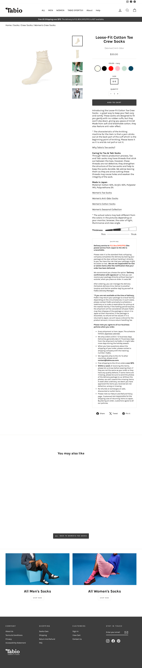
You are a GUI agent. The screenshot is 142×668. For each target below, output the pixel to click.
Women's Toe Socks (102, 192)
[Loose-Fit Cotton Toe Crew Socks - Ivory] (7, 489)
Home (9, 25)
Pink (117, 68)
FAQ (40, 643)
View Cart (76, 635)
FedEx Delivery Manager (104, 291)
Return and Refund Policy (121, 394)
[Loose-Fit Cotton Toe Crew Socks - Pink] (18, 489)
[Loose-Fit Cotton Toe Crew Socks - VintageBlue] (26, 489)
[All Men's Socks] (37, 569)
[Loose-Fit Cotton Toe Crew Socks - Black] (11, 489)
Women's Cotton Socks (103, 204)
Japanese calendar (112, 334)
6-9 (114, 81)
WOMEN (60, 10)
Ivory (97, 68)
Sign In (75, 631)
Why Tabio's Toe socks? (103, 147)
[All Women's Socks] (104, 569)
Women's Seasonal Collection (107, 209)
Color (114, 63)
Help (98, 10)
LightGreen (124, 68)
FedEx (108, 353)
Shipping (43, 635)
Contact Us (77, 639)
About (89, 10)
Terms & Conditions (14, 635)
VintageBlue (131, 68)
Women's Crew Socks (44, 25)
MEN (50, 10)
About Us (9, 631)
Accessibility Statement (16, 643)
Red (111, 68)
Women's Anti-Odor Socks (105, 198)
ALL (43, 10)
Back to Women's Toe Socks (73, 536)
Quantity (114, 89)
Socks (16, 25)
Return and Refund (47, 639)
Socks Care (43, 631)
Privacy (9, 639)
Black (104, 68)
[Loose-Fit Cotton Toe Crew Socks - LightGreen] (22, 489)
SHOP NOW (37, 598)
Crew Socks (27, 25)
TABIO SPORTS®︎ (75, 10)
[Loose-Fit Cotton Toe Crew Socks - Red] (15, 489)
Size (114, 76)
